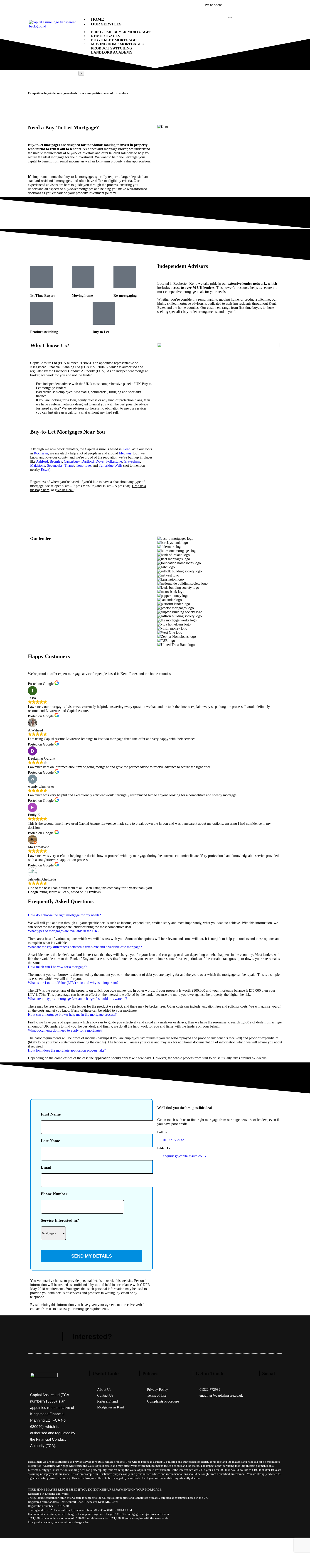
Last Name (50, 1140)
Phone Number (54, 1194)
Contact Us (104, 65)
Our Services (106, 24)
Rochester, (180, 283)
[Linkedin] (265, 1443)
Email (46, 1167)
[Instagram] (265, 1426)
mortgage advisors (190, 303)
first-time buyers (250, 307)
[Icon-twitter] (265, 1410)
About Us (101, 60)
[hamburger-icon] (230, 17)
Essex (161, 307)
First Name (51, 1114)
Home (97, 19)
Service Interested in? (60, 1220)
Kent (192, 283)
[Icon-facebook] (265, 1393)
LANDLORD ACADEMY (112, 52)
